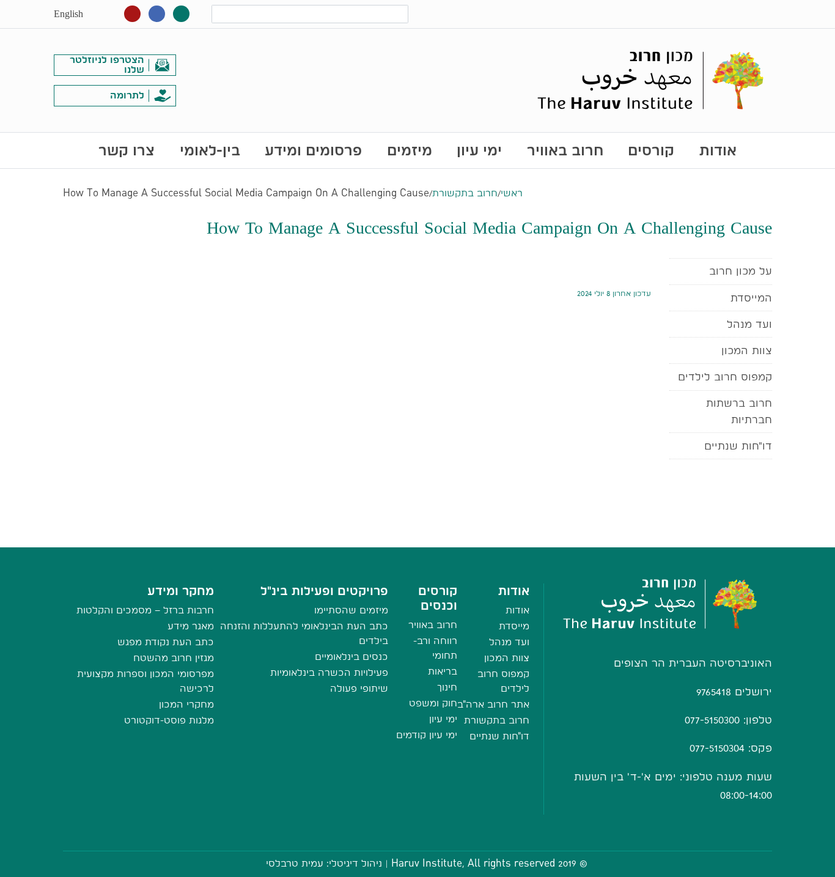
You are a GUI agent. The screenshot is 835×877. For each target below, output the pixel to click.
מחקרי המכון (186, 704)
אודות (718, 150)
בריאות (442, 671)
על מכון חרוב (740, 270)
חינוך (447, 687)
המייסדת (751, 297)
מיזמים (409, 150)
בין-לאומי (210, 150)
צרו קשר (126, 150)
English (68, 14)
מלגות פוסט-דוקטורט (169, 720)
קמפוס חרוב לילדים (725, 376)
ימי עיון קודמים (426, 735)
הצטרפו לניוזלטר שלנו (107, 64)
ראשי (512, 193)
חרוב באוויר (565, 150)
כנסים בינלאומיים (351, 656)
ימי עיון (479, 150)
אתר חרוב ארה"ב (493, 704)
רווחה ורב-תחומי (435, 648)
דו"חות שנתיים (738, 445)
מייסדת (514, 626)
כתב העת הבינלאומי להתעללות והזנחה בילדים (304, 633)
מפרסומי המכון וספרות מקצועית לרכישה (145, 681)
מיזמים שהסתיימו (351, 610)
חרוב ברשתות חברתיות (739, 410)
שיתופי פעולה (359, 688)
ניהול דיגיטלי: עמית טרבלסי (324, 863)
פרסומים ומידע (313, 150)
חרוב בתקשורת (465, 193)
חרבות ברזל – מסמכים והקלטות (145, 610)
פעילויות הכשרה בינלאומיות (329, 672)
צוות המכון (746, 350)
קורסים (651, 150)
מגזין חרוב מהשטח (173, 658)
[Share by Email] (418, 535)
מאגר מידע (190, 626)
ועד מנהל (749, 323)
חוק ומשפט (433, 703)
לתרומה (127, 95)
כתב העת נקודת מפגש (165, 642)
